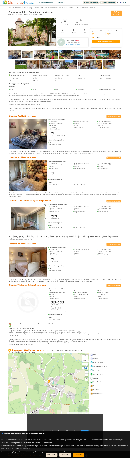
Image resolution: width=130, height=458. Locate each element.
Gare (94, 355)
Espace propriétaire (109, 3)
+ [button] (86, 372)
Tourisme (61, 2)
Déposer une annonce (91, 3)
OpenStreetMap (85, 413)
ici (66, 452)
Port (94, 358)
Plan (85, 355)
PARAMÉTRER (52, 455)
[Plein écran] (86, 379)
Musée (95, 370)
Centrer (85, 364)
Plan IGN (85, 358)
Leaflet (69, 413)
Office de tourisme (99, 366)
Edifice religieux (98, 362)
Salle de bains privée (55, 140)
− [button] (86, 375)
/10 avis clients (116, 13)
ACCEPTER (78, 455)
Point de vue (97, 374)
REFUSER (65, 455)
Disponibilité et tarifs (113, 116)
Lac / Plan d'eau (98, 382)
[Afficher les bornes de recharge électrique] (85, 368)
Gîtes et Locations (46, 2)
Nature (95, 378)
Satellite (85, 360)
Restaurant (96, 386)
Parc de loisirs (97, 393)
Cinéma (95, 390)
